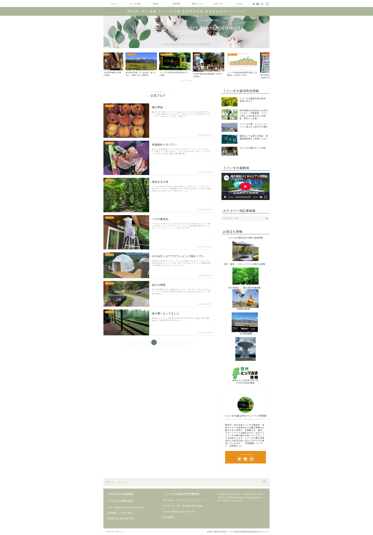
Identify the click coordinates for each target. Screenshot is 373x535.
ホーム (114, 3)
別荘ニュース (197, 3)
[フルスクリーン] (265, 197)
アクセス (239, 3)
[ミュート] (261, 197)
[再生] (225, 197)
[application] (245, 186)
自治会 (156, 3)
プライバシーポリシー (114, 531)
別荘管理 (176, 3)
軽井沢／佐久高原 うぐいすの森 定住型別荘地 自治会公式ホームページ (186, 11)
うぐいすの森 (134, 3)
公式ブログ (218, 3)
